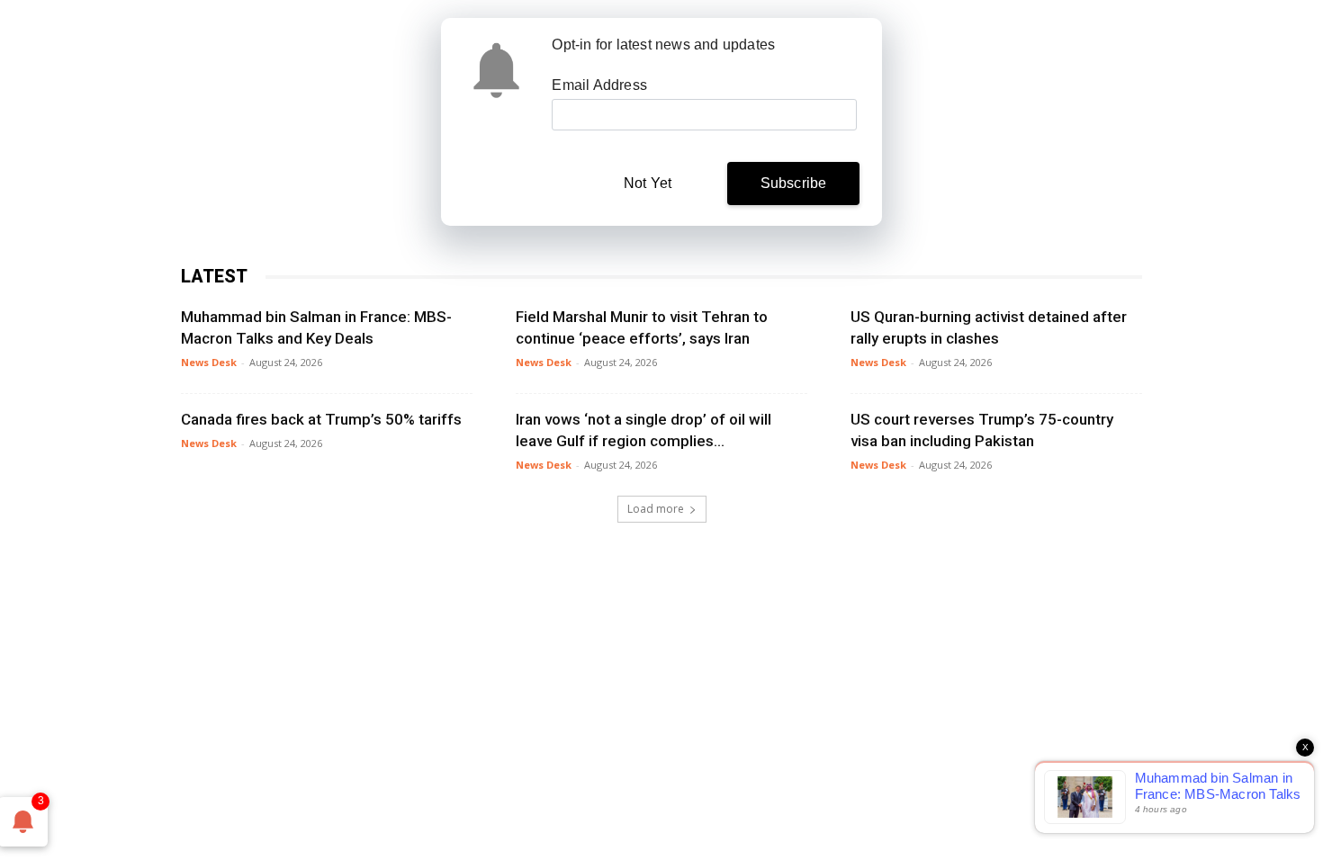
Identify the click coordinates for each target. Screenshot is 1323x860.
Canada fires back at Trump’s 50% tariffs (321, 419)
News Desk (209, 362)
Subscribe (793, 183)
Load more (655, 508)
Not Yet (647, 183)
